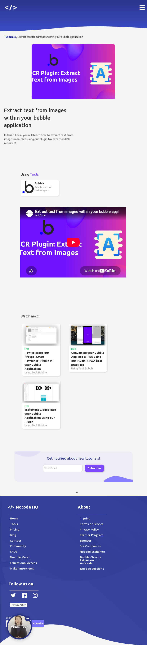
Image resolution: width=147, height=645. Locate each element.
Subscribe (94, 468)
